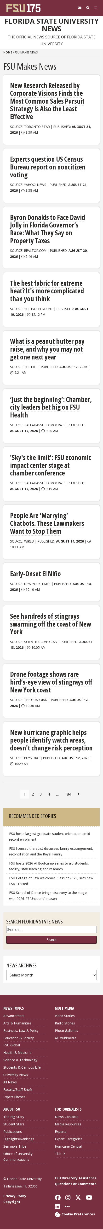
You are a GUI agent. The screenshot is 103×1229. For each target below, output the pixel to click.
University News (15, 1074)
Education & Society (18, 1038)
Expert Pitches (14, 1097)
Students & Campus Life (22, 1067)
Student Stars (13, 1124)
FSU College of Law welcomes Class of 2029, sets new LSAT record (51, 881)
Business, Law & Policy (21, 1030)
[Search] (88, 8)
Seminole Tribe (14, 1146)
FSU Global (11, 1045)
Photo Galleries (66, 1030)
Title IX (60, 1153)
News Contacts (66, 1116)
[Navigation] (96, 8)
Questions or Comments (75, 1184)
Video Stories (65, 1015)
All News (10, 1082)
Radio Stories (65, 1023)
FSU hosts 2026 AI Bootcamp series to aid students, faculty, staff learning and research (49, 866)
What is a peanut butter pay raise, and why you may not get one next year (47, 349)
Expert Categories (68, 1139)
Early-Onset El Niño (35, 573)
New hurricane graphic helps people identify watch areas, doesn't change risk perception (51, 740)
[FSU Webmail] (80, 8)
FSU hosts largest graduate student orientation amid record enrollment (49, 836)
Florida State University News (52, 24)
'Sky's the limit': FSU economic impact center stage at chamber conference (50, 465)
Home (7, 52)
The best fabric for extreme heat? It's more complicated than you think (47, 291)
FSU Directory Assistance (76, 1178)
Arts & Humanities (17, 1023)
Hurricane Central (68, 1146)
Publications (12, 1131)
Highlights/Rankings (18, 1139)
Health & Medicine (17, 1052)
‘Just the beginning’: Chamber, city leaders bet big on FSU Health (51, 407)
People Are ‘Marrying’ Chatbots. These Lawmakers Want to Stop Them (47, 523)
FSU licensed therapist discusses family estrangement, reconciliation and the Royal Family (51, 851)
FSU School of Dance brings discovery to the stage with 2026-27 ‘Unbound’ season (48, 895)
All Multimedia (65, 1038)
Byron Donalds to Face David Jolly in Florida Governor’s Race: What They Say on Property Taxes (47, 229)
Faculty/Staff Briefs (18, 1089)
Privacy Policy (14, 1196)
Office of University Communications (18, 1156)
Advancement (14, 1015)
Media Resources (68, 1124)
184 (68, 794)
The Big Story (13, 1116)
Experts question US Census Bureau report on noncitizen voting (48, 166)
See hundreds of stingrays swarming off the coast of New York (50, 624)
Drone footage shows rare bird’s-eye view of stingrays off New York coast (51, 682)
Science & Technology (20, 1060)
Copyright (11, 1201)
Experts (60, 1131)
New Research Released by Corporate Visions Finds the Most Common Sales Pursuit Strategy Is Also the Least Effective (47, 101)
